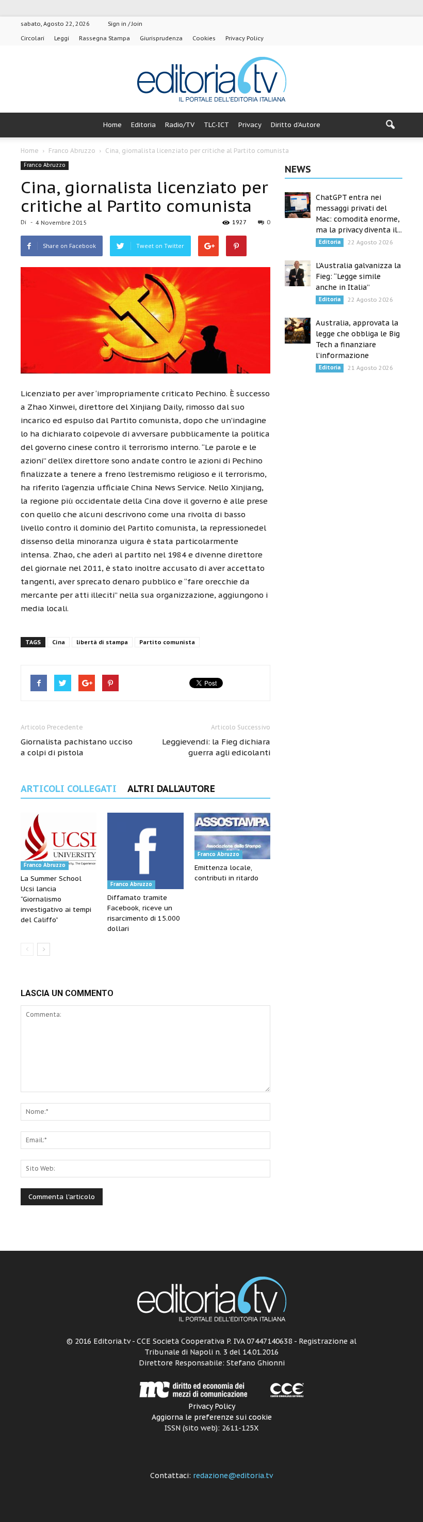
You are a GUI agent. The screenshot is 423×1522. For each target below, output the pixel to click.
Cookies (204, 38)
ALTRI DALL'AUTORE (171, 789)
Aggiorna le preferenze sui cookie (212, 1417)
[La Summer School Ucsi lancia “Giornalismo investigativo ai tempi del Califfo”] (58, 841)
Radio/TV (179, 124)
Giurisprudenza (161, 38)
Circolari (32, 38)
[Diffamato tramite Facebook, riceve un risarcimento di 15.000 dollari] (145, 851)
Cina (58, 642)
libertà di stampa (102, 642)
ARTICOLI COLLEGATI (69, 789)
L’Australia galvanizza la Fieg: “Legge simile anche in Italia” (358, 276)
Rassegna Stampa (104, 38)
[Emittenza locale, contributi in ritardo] (232, 836)
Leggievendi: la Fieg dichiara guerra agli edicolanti (216, 747)
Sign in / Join (125, 23)
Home (112, 124)
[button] (390, 125)
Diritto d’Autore (295, 124)
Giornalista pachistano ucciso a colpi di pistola (77, 747)
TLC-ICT (216, 124)
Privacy (250, 124)
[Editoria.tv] (211, 80)
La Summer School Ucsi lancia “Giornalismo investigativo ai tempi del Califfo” (56, 899)
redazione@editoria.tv (233, 1475)
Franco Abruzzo (45, 165)
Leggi (61, 38)
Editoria (143, 124)
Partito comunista (167, 642)
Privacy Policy (244, 38)
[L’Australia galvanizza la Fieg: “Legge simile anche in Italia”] (298, 273)
